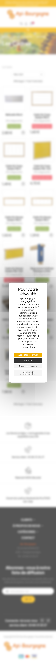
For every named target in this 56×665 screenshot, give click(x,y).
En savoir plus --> (28, 366)
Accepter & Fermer (28, 354)
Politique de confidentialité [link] (27, 373)
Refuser (28, 360)
